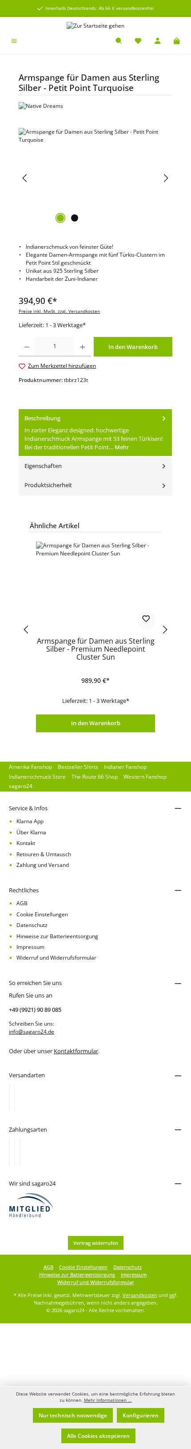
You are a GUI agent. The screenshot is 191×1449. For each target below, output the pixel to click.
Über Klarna (31, 832)
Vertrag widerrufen (95, 1243)
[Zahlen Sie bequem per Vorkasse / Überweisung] (14, 1151)
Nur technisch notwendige (73, 1415)
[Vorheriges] (25, 178)
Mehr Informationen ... (108, 1400)
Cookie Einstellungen (42, 914)
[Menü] (14, 41)
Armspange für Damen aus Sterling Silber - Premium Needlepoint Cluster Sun (96, 649)
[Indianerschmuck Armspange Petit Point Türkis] (95, 178)
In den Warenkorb (95, 723)
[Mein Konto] (157, 41)
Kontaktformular (76, 1051)
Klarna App (30, 821)
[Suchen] (119, 41)
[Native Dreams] (95, 106)
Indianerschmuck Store (37, 776)
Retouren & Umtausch (43, 854)
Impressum (30, 947)
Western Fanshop (145, 776)
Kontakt (25, 843)
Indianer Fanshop (125, 767)
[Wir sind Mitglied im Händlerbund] (31, 1205)
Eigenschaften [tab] (43, 466)
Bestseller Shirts (78, 767)
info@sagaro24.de (31, 1031)
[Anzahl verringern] (27, 347)
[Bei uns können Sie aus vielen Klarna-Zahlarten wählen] (9, 1151)
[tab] (95, 433)
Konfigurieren (141, 1415)
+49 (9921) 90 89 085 (35, 1010)
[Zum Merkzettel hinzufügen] (146, 620)
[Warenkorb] (177, 41)
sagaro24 (20, 786)
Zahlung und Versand (42, 865)
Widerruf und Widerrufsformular (56, 957)
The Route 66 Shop (95, 776)
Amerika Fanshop (30, 767)
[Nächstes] (165, 178)
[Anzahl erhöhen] (82, 347)
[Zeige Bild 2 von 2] (74, 218)
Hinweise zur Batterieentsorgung (57, 936)
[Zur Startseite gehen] (95, 25)
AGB (22, 903)
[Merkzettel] (138, 41)
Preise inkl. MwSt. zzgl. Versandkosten (59, 311)
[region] (95, 178)
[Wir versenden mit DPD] (14, 1097)
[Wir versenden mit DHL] (9, 1097)
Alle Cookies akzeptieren (98, 1436)
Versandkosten (140, 1295)
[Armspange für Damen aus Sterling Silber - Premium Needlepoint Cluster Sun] (95, 586)
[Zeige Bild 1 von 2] (60, 218)
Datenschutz (32, 925)
